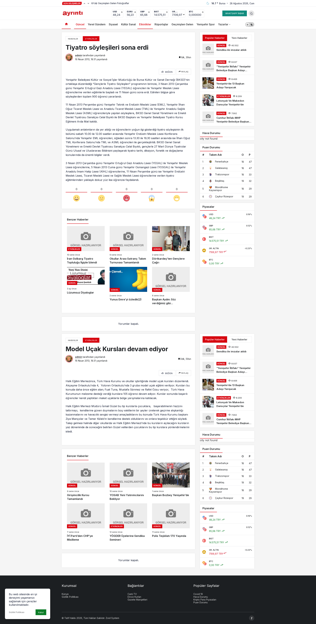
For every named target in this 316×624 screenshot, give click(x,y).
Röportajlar (161, 24)
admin (78, 55)
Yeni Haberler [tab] (239, 38)
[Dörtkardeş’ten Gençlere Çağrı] (171, 245)
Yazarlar (223, 24)
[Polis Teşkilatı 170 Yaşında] (171, 522)
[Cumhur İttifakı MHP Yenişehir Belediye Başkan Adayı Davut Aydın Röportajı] (227, 117)
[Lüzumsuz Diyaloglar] (86, 286)
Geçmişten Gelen (182, 24)
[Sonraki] (88, 3)
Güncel (80, 24)
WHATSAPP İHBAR (234, 13)
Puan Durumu (200, 602)
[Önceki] (84, 3)
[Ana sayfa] (66, 24)
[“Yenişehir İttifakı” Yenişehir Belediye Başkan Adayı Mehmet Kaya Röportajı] (227, 66)
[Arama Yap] (251, 13)
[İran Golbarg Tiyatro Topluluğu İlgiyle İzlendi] (86, 245)
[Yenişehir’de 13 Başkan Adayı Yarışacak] (227, 83)
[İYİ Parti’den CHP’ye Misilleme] (86, 522)
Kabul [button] (41, 612)
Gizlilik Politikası (16, 612)
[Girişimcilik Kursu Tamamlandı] (86, 482)
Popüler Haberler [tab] (214, 38)
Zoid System (112, 618)
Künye (65, 594)
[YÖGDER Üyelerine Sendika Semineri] (128, 522)
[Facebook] (251, 618)
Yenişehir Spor (206, 24)
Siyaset (113, 24)
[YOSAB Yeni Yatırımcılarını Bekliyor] (128, 482)
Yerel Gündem (96, 24)
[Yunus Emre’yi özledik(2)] (128, 286)
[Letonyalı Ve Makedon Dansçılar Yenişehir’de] (227, 100)
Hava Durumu (200, 596)
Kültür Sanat (128, 24)
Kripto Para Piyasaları (204, 599)
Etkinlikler (145, 24)
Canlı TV (132, 594)
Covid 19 (198, 594)
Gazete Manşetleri (137, 599)
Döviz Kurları (134, 596)
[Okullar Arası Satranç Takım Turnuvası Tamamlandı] (128, 245)
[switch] (249, 24)
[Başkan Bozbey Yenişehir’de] (171, 482)
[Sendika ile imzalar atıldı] (227, 49)
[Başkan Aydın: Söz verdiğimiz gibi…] (171, 286)
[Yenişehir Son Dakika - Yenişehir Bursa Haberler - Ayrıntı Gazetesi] (73, 13)
